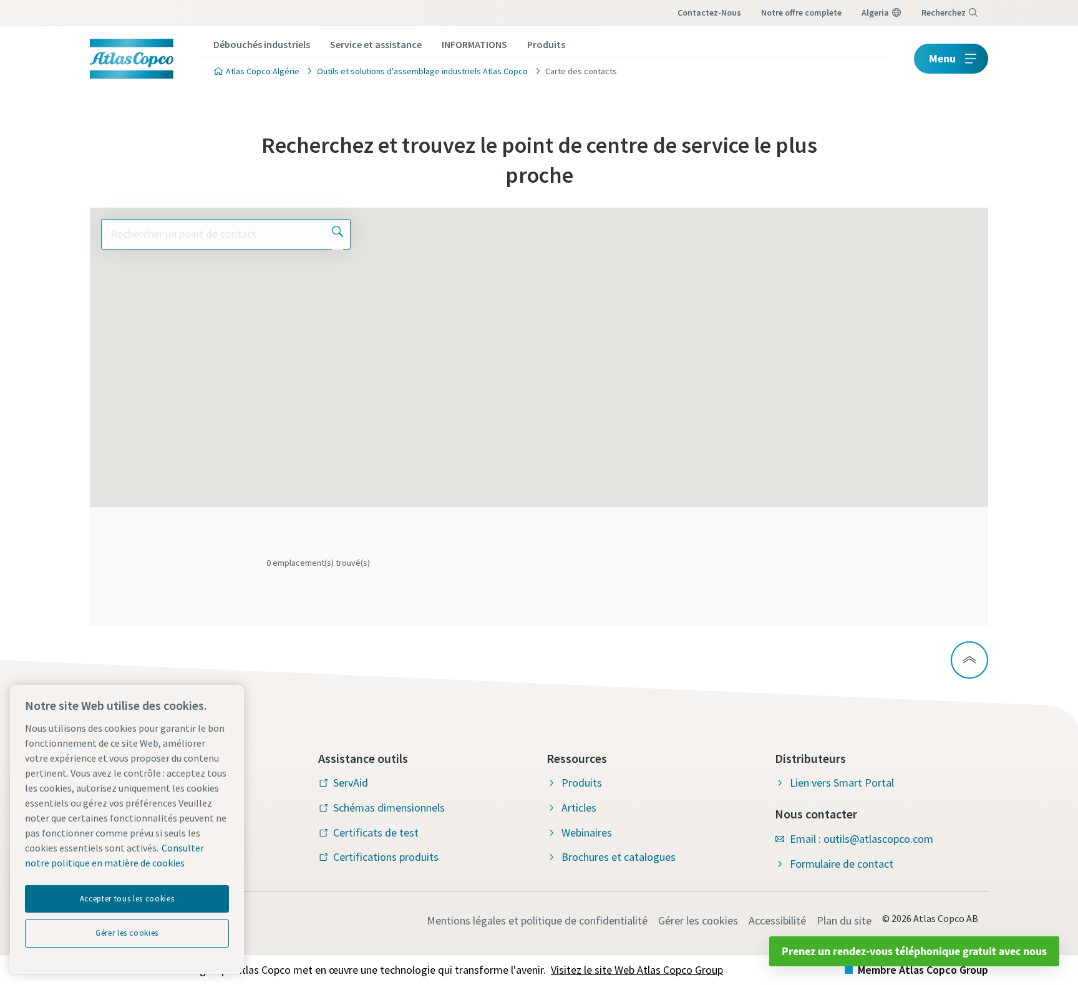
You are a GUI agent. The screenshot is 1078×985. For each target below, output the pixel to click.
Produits (546, 44)
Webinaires (586, 832)
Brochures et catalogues (618, 857)
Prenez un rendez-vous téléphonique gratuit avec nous (914, 951)
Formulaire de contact (841, 863)
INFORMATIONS (474, 44)
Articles (578, 807)
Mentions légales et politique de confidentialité (537, 920)
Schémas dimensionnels (389, 807)
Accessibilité (777, 920)
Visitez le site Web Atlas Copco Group (637, 970)
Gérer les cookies (698, 920)
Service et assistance (376, 44)
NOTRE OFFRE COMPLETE (801, 12)
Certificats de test (376, 832)
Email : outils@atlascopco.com (861, 839)
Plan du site (844, 920)
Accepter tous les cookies (127, 898)
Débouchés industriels (261, 44)
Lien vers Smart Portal (842, 782)
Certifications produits (386, 857)
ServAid (350, 782)
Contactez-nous (709, 12)
